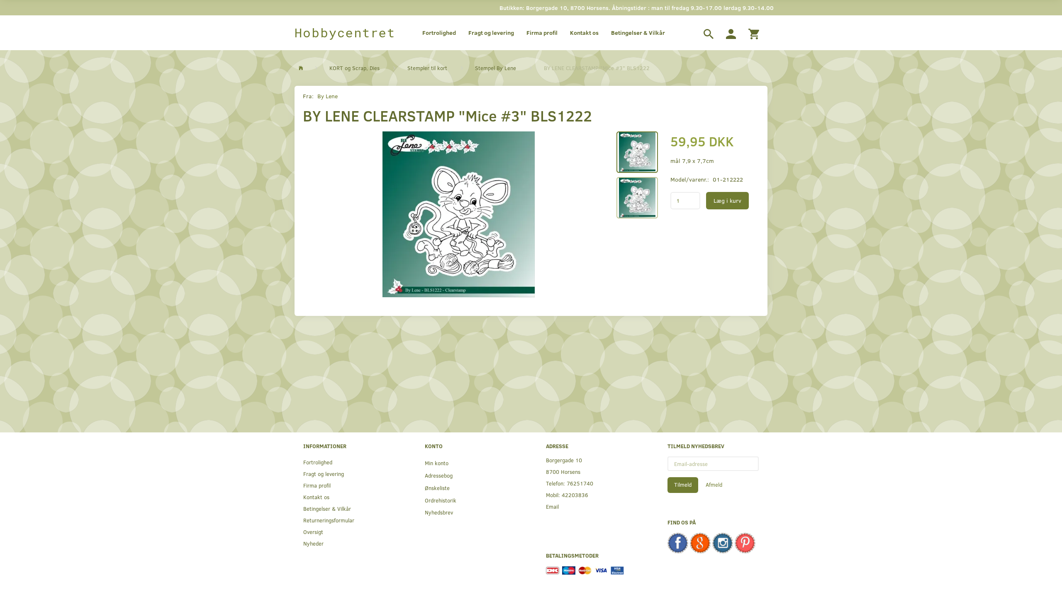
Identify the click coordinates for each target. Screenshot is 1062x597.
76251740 (580, 483)
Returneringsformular (328, 520)
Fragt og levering (491, 32)
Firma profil (542, 32)
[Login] (731, 32)
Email (552, 506)
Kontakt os (584, 32)
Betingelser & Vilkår (638, 32)
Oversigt (313, 531)
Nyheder (313, 543)
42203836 (575, 494)
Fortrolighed (439, 32)
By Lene (327, 96)
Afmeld (714, 484)
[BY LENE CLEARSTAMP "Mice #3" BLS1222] (458, 214)
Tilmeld (683, 484)
